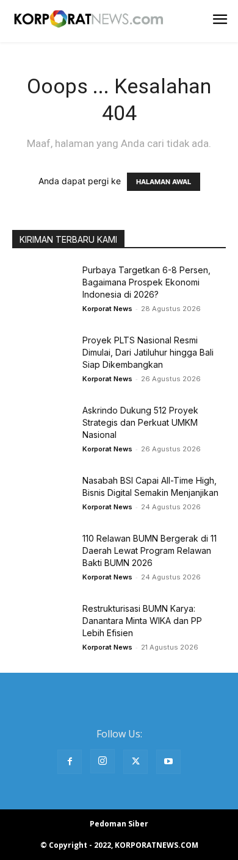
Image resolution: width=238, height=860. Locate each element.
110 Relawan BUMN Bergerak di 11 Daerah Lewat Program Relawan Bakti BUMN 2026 (149, 550)
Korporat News (107, 308)
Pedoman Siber (119, 824)
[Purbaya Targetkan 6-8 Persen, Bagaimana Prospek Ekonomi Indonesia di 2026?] (42, 285)
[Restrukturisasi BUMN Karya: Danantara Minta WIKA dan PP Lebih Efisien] (42, 624)
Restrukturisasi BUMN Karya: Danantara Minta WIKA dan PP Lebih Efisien (142, 620)
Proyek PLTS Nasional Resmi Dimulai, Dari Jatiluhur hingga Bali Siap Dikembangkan (148, 352)
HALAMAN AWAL (163, 181)
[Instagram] (102, 761)
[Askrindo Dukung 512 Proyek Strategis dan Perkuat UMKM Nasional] (42, 425)
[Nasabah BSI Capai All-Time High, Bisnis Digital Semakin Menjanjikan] (42, 496)
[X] (135, 762)
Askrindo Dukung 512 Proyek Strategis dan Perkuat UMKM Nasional (140, 422)
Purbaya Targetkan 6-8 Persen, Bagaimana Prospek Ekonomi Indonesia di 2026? (146, 282)
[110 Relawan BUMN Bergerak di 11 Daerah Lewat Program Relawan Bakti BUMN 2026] (42, 553)
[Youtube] (168, 762)
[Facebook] (69, 762)
